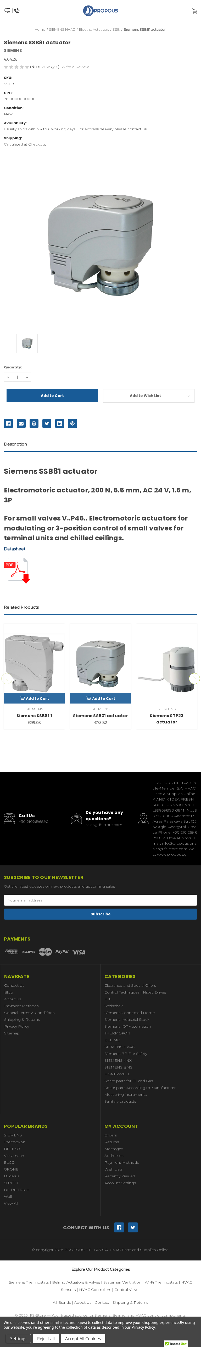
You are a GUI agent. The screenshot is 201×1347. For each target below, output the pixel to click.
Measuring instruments (125, 1094)
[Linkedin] (59, 423)
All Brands (62, 1302)
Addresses (113, 1155)
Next (194, 678)
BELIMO (112, 1040)
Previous (6, 678)
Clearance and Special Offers (130, 985)
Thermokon (14, 1142)
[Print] (34, 423)
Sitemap (12, 1033)
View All (11, 1203)
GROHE (11, 1169)
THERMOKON (117, 1033)
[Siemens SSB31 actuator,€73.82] (100, 664)
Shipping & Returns (22, 1019)
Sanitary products (120, 1101)
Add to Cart (37, 698)
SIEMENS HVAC (119, 1046)
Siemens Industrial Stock (126, 1019)
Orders (110, 1135)
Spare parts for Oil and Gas (128, 1080)
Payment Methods (21, 1005)
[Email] (21, 423)
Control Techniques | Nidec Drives (135, 992)
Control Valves (127, 1289)
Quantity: (13, 367)
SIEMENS (13, 1135)
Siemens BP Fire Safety (125, 1053)
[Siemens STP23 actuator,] (166, 664)
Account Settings (120, 1182)
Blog (8, 992)
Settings (18, 1338)
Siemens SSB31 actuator (100, 716)
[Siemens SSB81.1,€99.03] (34, 664)
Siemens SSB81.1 (34, 716)
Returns (111, 1142)
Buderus (11, 1176)
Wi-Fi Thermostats (161, 1282)
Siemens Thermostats (29, 1282)
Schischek (113, 1005)
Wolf (8, 1196)
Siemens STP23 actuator (166, 719)
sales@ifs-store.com (104, 824)
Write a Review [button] (75, 67)
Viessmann (14, 1155)
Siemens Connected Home (129, 1012)
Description (15, 444)
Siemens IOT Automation (127, 1026)
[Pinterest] (72, 423)
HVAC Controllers (95, 1289)
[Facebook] (8, 423)
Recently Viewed (119, 1176)
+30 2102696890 (33, 821)
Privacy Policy (16, 1026)
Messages (113, 1148)
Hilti (107, 999)
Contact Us (14, 985)
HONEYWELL (117, 1074)
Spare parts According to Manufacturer (140, 1087)
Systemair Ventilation (122, 1282)
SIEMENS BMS (118, 1067)
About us (12, 999)
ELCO (9, 1162)
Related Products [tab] (21, 607)
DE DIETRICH (17, 1189)
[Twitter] (46, 423)
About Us (82, 1302)
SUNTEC (11, 1182)
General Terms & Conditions (29, 1012)
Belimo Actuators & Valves (76, 1282)
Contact (102, 1302)
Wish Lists (113, 1169)
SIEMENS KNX (118, 1060)
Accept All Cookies (83, 1338)
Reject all (46, 1338)
